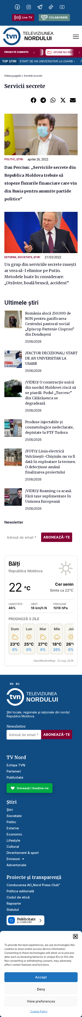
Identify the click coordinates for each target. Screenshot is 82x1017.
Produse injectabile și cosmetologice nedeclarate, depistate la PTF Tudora (49, 427)
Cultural (13, 846)
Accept (41, 977)
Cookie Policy (38, 1011)
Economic (14, 834)
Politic (9, 159)
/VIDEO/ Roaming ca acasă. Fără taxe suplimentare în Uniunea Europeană (48, 496)
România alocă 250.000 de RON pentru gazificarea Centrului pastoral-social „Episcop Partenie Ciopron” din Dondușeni (49, 324)
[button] (75, 936)
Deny (41, 989)
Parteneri (14, 771)
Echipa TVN (16, 765)
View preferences (41, 1001)
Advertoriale (16, 865)
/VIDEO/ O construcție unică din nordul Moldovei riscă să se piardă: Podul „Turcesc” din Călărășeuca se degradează (50, 392)
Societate (24, 257)
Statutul (13, 909)
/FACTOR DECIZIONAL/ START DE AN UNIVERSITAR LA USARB (51, 358)
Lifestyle (13, 840)
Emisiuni (13, 859)
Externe (10, 257)
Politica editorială (20, 891)
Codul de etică (18, 897)
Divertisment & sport (23, 853)
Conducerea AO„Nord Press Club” (33, 885)
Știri (19, 159)
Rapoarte (14, 903)
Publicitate (15, 777)
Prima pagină (12, 75)
